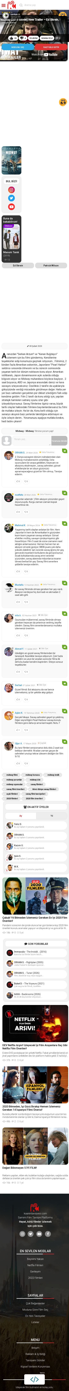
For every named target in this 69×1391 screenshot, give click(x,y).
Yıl (52, 816)
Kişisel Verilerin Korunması (35, 1366)
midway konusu (33, 775)
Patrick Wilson (51, 265)
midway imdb (53, 775)
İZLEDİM (34, 38)
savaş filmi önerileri (15, 789)
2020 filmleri (12, 798)
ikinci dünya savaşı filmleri (44, 789)
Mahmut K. (20, 525)
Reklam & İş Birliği (35, 1354)
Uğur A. (18, 743)
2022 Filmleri (35, 1277)
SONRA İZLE (47, 38)
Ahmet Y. (19, 649)
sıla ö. (18, 615)
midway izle (35, 780)
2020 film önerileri (34, 798)
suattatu (19, 495)
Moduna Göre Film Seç (35, 1309)
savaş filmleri (37, 784)
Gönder (59, 441)
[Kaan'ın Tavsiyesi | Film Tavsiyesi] (12, 5)
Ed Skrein (18, 265)
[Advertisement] (34, 97)
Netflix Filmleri (35, 1265)
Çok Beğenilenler (35, 1303)
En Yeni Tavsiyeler (35, 1315)
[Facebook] (48, 1234)
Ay (20, 816)
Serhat (18, 685)
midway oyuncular (14, 784)
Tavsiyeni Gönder (35, 1360)
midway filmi (11, 775)
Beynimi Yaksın (35, 1259)
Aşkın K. (19, 713)
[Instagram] (11, 190)
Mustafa (19, 585)
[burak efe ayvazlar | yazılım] (34, 1379)
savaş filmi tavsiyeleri (35, 794)
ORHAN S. (20, 452)
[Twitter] (11, 198)
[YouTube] (11, 206)
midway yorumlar (14, 780)
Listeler (35, 1322)
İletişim (35, 1347)
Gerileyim (35, 1271)
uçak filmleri (12, 794)
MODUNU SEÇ (17, 47)
